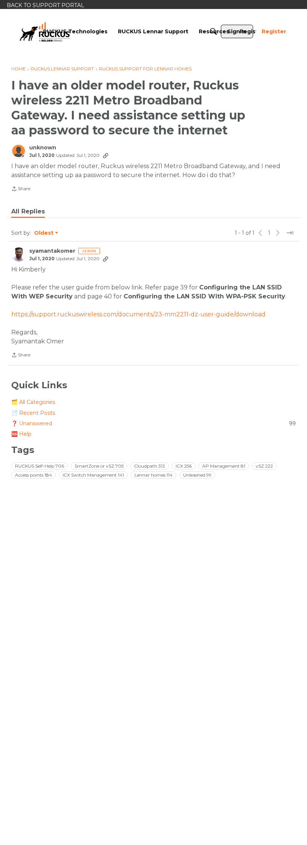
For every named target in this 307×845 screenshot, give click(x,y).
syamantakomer (52, 251)
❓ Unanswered (153, 423)
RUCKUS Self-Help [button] (39, 466)
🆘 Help (21, 434)
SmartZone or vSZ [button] (99, 466)
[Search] (213, 31)
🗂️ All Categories (33, 402)
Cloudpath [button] (149, 466)
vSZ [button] (264, 466)
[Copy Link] (105, 155)
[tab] (28, 211)
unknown (42, 148)
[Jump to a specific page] (290, 233)
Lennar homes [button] (153, 475)
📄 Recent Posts (33, 413)
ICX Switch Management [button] (93, 475)
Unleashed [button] (197, 475)
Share (20, 189)
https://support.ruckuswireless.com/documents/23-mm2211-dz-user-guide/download (138, 314)
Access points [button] (33, 475)
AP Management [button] (223, 466)
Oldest (44, 233)
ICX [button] (184, 466)
